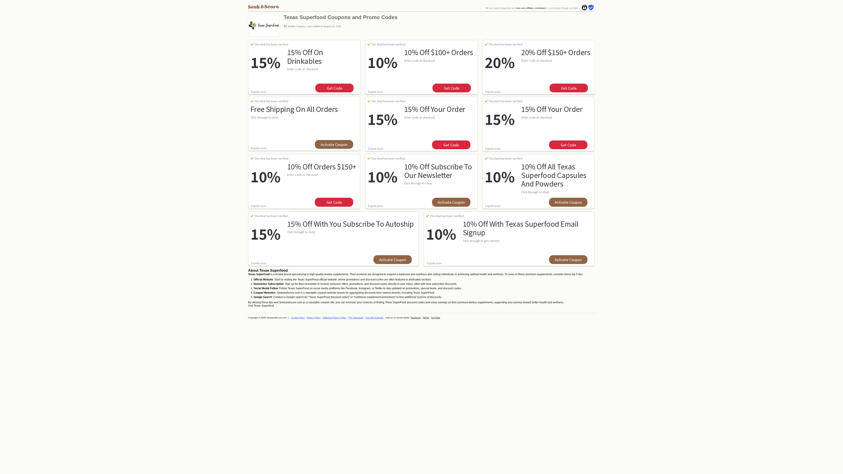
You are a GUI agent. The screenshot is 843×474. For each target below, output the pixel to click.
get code (334, 88)
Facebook (416, 317)
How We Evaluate (375, 317)
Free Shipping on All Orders (294, 109)
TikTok (426, 317)
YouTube (435, 317)
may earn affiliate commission (531, 8)
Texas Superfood (264, 305)
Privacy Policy (314, 317)
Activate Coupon (334, 144)
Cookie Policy (298, 317)
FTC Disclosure (356, 317)
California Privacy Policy (334, 317)
